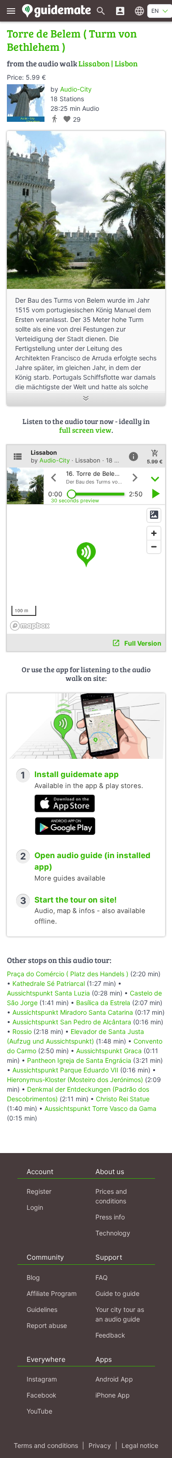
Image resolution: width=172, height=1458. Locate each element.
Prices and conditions (111, 1196)
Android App (114, 1379)
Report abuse (47, 1325)
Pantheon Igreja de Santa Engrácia (80, 1060)
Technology (112, 1233)
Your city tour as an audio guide (119, 1314)
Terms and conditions (46, 1445)
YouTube (39, 1411)
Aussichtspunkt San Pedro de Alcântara (71, 1022)
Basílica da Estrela (103, 1002)
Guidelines (42, 1309)
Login (35, 1207)
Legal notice (140, 1445)
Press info (110, 1217)
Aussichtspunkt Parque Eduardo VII (65, 1070)
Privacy (100, 1445)
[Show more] (86, 399)
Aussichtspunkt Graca (109, 1051)
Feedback (110, 1335)
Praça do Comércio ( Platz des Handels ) (67, 974)
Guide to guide (117, 1293)
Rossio (22, 1031)
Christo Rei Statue (123, 1099)
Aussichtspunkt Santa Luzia (48, 993)
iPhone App (112, 1395)
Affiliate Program (52, 1293)
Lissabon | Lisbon (108, 63)
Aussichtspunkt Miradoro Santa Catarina (72, 1012)
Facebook (41, 1395)
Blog (33, 1277)
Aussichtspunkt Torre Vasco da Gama (100, 1108)
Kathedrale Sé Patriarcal (48, 983)
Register (39, 1191)
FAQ (101, 1277)
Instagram (42, 1379)
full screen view (85, 430)
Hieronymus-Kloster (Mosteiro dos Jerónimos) (75, 1079)
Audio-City (76, 89)
